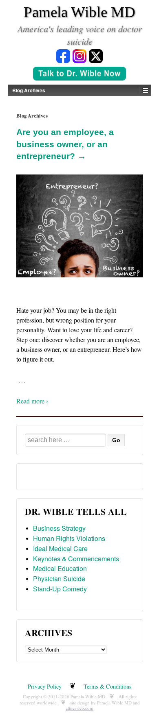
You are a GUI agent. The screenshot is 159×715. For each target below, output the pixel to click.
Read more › (32, 401)
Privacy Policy (45, 686)
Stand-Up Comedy (60, 588)
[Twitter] (96, 55)
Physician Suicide (59, 578)
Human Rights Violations (69, 538)
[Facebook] (63, 55)
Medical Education (60, 568)
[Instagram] (79, 55)
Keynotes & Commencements (76, 558)
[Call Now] (79, 74)
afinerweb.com (79, 708)
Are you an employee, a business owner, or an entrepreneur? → (65, 144)
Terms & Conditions (108, 686)
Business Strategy (59, 528)
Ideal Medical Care (60, 548)
